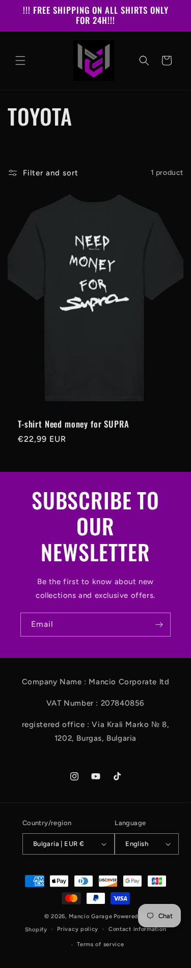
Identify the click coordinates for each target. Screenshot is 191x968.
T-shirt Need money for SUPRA (73, 424)
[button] (20, 60)
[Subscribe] (159, 625)
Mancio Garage (90, 916)
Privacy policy (77, 929)
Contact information (137, 929)
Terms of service (100, 944)
